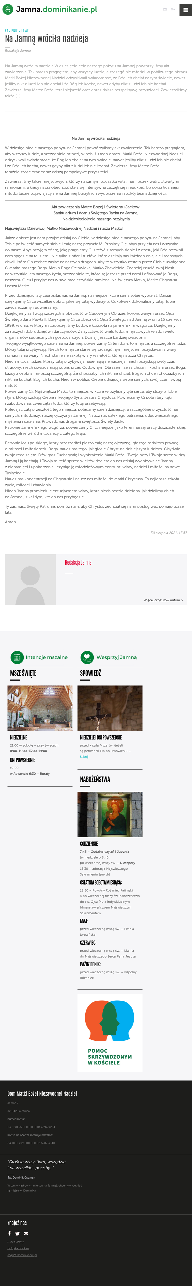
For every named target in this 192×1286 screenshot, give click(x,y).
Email (26, 1233)
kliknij (84, 756)
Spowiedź (90, 674)
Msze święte (23, 674)
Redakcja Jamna (18, 50)
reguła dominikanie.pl (22, 1255)
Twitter (18, 1234)
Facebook (9, 1233)
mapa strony (16, 1241)
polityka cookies (18, 1248)
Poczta (165, 9)
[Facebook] (9, 125)
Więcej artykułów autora (162, 600)
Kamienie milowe (17, 31)
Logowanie (173, 9)
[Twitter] (18, 125)
